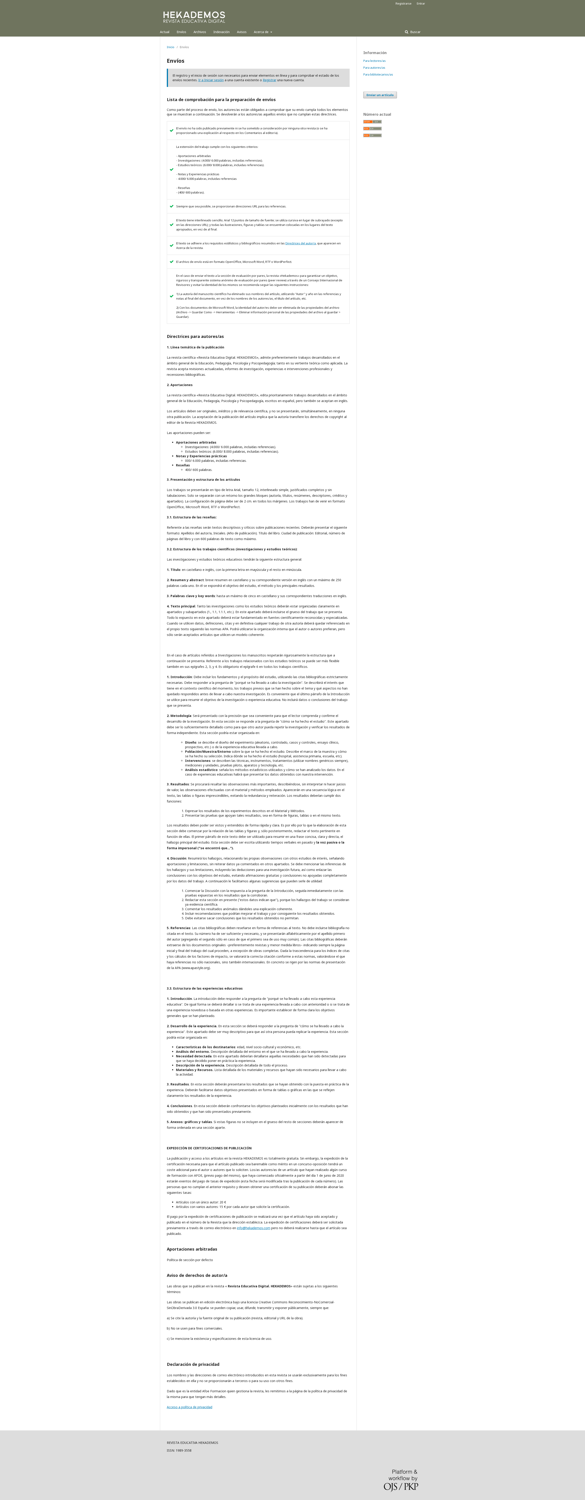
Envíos (181, 32)
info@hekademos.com (253, 1228)
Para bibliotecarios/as (378, 74)
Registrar (269, 80)
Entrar (421, 3)
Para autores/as (374, 67)
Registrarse (404, 3)
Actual (164, 32)
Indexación (221, 32)
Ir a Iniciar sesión (211, 80)
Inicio (170, 47)
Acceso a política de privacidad (189, 1407)
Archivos (200, 32)
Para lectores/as (374, 61)
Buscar (414, 32)
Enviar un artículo (380, 95)
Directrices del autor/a (300, 243)
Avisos (242, 32)
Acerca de (261, 32)
